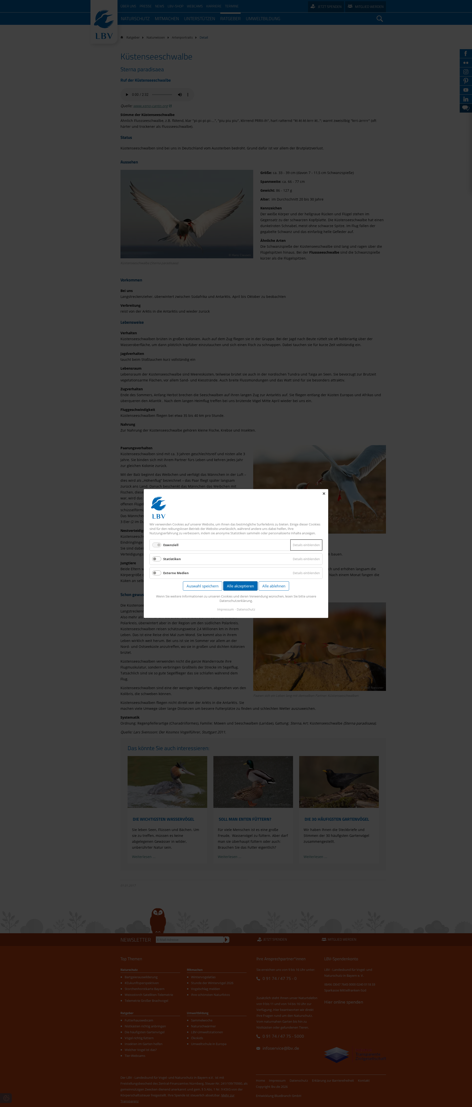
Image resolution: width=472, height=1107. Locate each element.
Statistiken (172, 559)
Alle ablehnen (273, 585)
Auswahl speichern (203, 585)
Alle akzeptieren (240, 585)
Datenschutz (246, 609)
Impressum (225, 609)
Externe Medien (176, 573)
